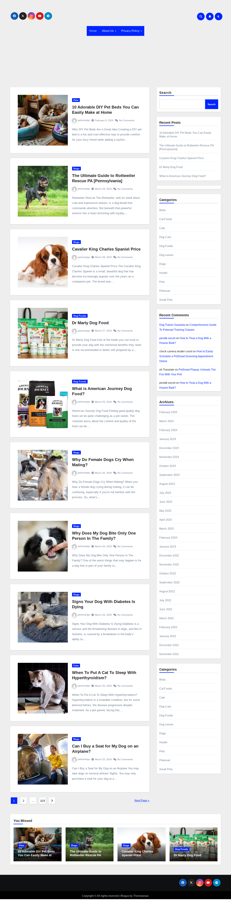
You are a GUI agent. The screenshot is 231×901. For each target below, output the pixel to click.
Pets (75, 100)
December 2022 (169, 555)
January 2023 (167, 546)
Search (165, 92)
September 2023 (169, 474)
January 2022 (167, 636)
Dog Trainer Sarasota (172, 324)
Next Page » (141, 800)
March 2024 (166, 421)
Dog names (166, 255)
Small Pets (166, 299)
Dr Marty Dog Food (90, 323)
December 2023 (169, 448)
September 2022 (169, 582)
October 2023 (167, 466)
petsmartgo (84, 120)
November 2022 (169, 564)
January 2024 (167, 439)
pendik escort (167, 338)
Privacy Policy (130, 30)
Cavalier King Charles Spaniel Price (106, 249)
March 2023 (166, 528)
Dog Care (165, 237)
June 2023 (165, 501)
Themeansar (140, 895)
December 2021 (169, 645)
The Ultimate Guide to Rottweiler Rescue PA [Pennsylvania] (85, 855)
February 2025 (168, 412)
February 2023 (168, 537)
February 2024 (168, 430)
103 (42, 800)
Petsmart (164, 290)
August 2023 (167, 483)
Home (93, 30)
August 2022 (167, 591)
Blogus (125, 895)
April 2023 (165, 519)
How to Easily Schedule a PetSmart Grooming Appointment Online (186, 356)
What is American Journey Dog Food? (182, 176)
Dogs (76, 168)
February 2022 (168, 627)
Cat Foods (165, 219)
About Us (108, 30)
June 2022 (165, 609)
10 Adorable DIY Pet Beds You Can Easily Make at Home (36, 855)
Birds (162, 210)
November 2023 (169, 457)
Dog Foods (79, 315)
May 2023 (165, 510)
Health (163, 272)
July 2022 (165, 600)
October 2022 (167, 573)
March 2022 (166, 618)
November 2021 (169, 654)
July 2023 (165, 492)
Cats (76, 665)
